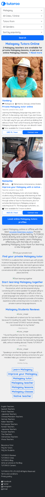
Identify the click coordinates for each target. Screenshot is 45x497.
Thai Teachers (6, 434)
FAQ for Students (7, 450)
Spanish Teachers (8, 409)
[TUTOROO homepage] (10, 3)
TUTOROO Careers (8, 465)
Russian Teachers (8, 432)
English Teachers (7, 406)
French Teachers (7, 412)
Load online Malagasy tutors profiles (22, 220)
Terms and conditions (9, 474)
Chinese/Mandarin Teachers (12, 417)
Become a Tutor (7, 445)
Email (5, 489)
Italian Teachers (7, 422)
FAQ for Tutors (6, 448)
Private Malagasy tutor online (17, 106)
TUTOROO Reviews (8, 455)
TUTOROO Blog (7, 460)
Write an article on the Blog (11, 463)
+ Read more (35, 52)
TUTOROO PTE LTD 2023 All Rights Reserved (18, 471)
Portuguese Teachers (9, 424)
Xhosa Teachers (7, 439)
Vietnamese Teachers (9, 437)
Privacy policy (6, 476)
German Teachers (8, 419)
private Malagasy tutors (21, 231)
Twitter (5, 484)
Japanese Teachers (9, 414)
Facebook (7, 481)
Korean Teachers (7, 427)
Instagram (7, 486)
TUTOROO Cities (7, 458)
